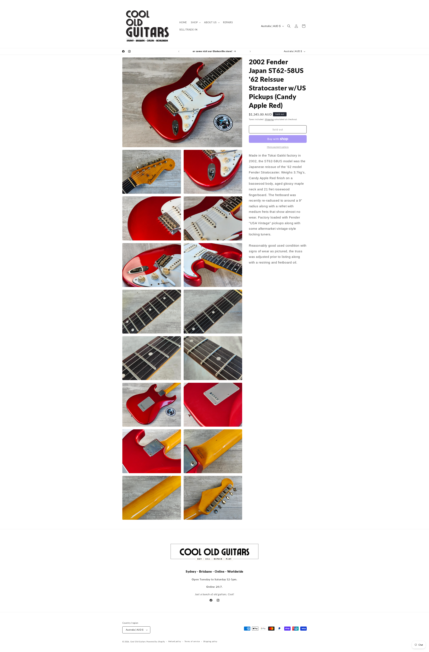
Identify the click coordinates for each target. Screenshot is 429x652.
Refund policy (174, 641)
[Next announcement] (250, 51)
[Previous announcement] (178, 51)
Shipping (269, 119)
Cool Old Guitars (138, 641)
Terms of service (192, 641)
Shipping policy (210, 641)
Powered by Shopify (155, 641)
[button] (195, 22)
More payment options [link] (278, 147)
